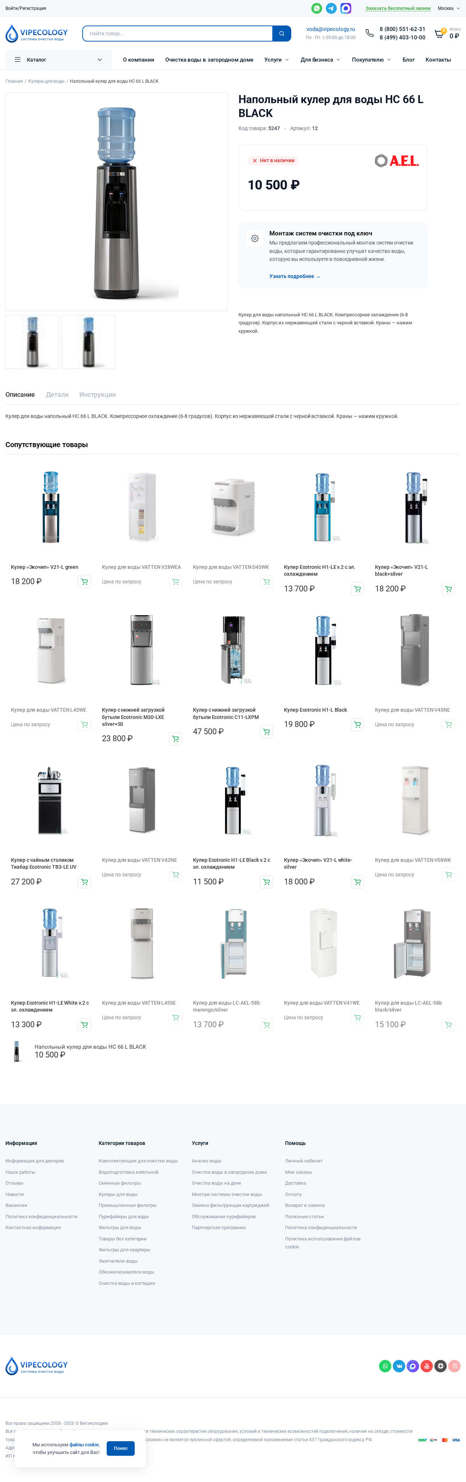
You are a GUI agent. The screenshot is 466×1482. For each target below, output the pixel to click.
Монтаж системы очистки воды (227, 1194)
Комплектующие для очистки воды (138, 1161)
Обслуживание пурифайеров (224, 1216)
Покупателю (368, 59)
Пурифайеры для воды (124, 1216)
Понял (120, 1448)
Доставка (295, 1183)
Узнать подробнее (295, 276)
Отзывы (14, 1183)
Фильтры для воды (120, 1227)
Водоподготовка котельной (129, 1172)
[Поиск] (281, 34)
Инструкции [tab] (97, 394)
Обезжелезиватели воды (126, 1272)
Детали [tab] (57, 394)
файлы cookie (84, 1444)
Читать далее (175, 581)
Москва (446, 8)
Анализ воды (206, 1161)
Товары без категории (123, 1238)
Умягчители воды (118, 1261)
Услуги (273, 59)
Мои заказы (298, 1172)
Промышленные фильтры (128, 1205)
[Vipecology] (36, 33)
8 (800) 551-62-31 (403, 29)
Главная (14, 81)
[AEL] (397, 160)
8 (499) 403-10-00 (403, 37)
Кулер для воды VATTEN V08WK (413, 860)
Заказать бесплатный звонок (398, 8)
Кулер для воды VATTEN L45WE (48, 710)
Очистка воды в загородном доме (209, 59)
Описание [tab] (20, 394)
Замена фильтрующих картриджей (230, 1205)
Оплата (293, 1194)
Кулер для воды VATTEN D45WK (231, 567)
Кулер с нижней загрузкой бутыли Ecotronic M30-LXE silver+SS (133, 717)
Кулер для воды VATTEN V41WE (322, 1003)
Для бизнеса (317, 59)
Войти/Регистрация (25, 8)
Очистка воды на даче (216, 1183)
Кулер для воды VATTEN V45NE (412, 710)
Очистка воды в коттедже (127, 1283)
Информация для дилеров (34, 1161)
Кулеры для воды (46, 81)
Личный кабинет (304, 1161)
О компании (138, 59)
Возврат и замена (305, 1205)
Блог (409, 59)
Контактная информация (33, 1227)
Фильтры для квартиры (124, 1249)
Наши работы (20, 1172)
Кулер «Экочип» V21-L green (44, 567)
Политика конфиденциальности (41, 1216)
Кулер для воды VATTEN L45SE (139, 1003)
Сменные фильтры (120, 1183)
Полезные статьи (304, 1216)
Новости (14, 1194)
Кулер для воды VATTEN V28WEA (141, 567)
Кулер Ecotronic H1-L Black (315, 710)
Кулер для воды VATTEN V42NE (139, 860)
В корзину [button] (84, 581)
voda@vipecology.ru (331, 29)
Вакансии (16, 1205)
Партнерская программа (219, 1227)
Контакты (438, 59)
